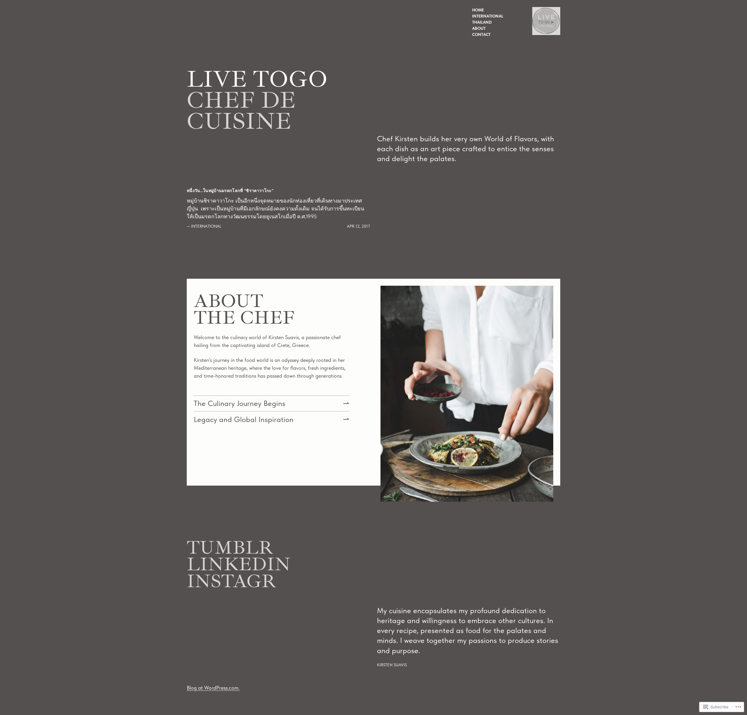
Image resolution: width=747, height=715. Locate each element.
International (206, 226)
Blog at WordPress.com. (213, 688)
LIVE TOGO (257, 79)
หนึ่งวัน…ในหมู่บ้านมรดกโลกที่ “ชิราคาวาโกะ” (230, 190)
